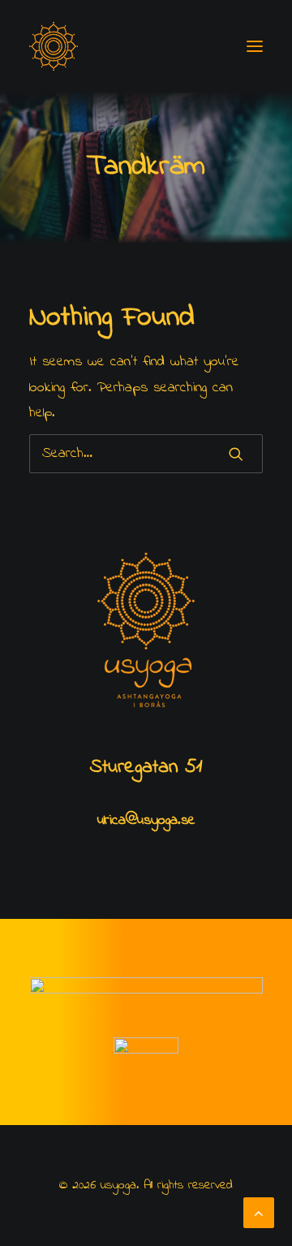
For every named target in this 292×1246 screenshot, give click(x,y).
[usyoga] (53, 46)
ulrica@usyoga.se (146, 820)
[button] (254, 46)
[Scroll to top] (258, 1211)
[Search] (146, 453)
